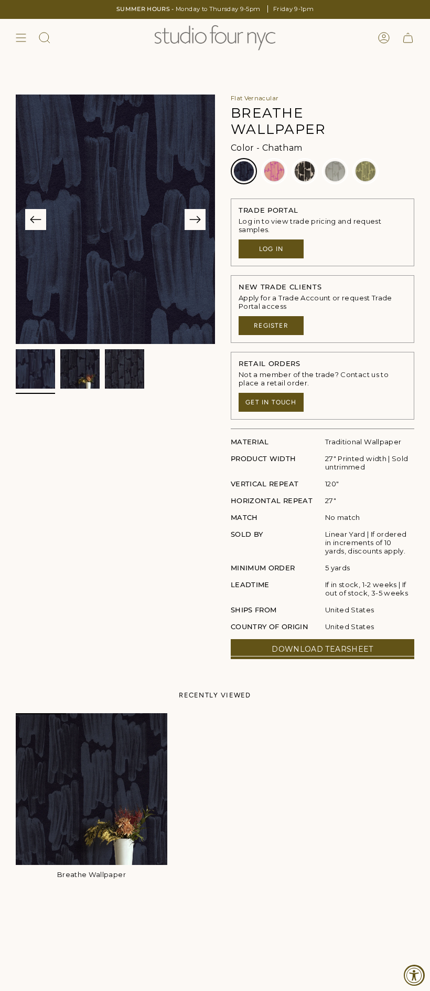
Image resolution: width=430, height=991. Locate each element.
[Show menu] (20, 37)
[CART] (408, 37)
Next (195, 219)
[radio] (244, 171)
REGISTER (271, 325)
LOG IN (271, 249)
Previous (35, 219)
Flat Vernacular (254, 98)
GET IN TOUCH (270, 402)
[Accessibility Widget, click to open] (414, 975)
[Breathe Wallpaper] (91, 789)
